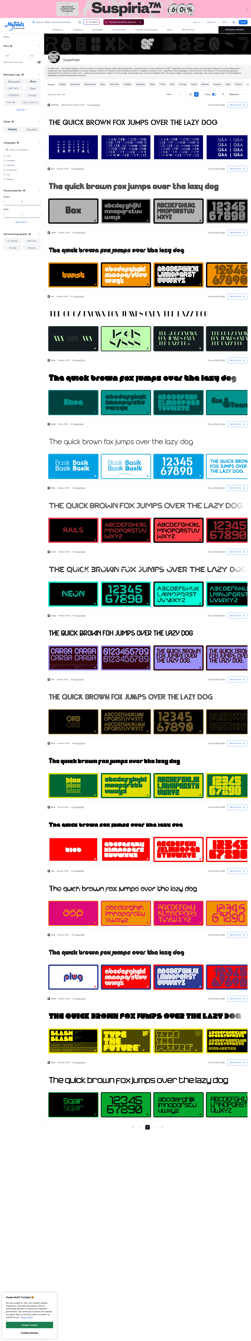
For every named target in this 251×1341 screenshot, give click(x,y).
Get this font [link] (235, 105)
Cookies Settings (29, 1332)
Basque (10, 179)
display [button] (12, 130)
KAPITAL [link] (55, 105)
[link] (33, 22)
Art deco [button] (14, 88)
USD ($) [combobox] (210, 22)
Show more (21, 222)
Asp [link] (52, 871)
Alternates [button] (31, 240)
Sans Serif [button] (32, 130)
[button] (247, 9)
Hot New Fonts (119, 29)
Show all (21, 109)
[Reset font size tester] (180, 94)
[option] (12, 130)
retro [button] (33, 81)
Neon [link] (53, 552)
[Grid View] (190, 94)
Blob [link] (53, 807)
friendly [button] (11, 102)
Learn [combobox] (195, 22)
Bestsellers (98, 29)
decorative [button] (14, 81)
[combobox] (65, 22)
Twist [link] (53, 232)
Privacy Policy (27, 1317)
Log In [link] (243, 22)
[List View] (196, 94)
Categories (77, 30)
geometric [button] (30, 102)
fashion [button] (13, 95)
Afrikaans (11, 161)
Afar (9, 156)
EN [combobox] (223, 22)
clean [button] (33, 88)
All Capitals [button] (12, 240)
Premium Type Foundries (147, 29)
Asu (8, 174)
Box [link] (52, 169)
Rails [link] (53, 488)
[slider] (22, 205)
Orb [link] (52, 679)
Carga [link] (53, 616)
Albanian (11, 165)
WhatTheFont (187, 30)
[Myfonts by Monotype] (14, 25)
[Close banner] (140, 22)
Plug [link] (53, 935)
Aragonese (12, 170)
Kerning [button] (12, 247)
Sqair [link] (53, 1062)
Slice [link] (53, 360)
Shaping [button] (31, 247)
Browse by (57, 30)
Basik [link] (53, 424)
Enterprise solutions (234, 29)
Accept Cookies (29, 1325)
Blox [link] (53, 743)
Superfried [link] (95, 105)
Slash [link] (53, 999)
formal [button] (32, 95)
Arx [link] (52, 296)
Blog (169, 30)
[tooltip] (11, 46)
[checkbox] (39, 62)
